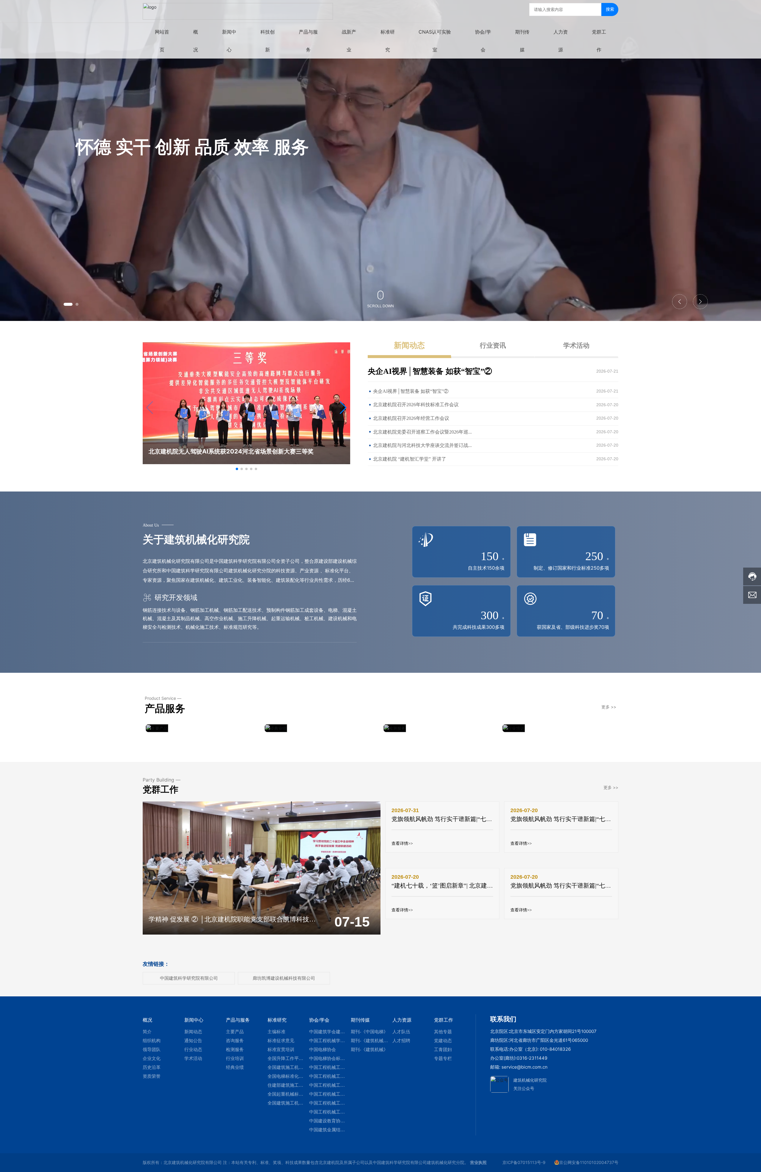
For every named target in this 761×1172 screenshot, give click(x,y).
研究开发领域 (174, 597)
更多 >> (608, 706)
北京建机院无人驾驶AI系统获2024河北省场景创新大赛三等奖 (231, 451)
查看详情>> (402, 843)
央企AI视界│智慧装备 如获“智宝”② (430, 371)
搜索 (610, 9)
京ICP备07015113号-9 (523, 1162)
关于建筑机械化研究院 (196, 539)
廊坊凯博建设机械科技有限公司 (284, 978)
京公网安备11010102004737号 (588, 1162)
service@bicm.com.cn (524, 1067)
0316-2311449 (532, 1058)
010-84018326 (555, 1049)
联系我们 (503, 1019)
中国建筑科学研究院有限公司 (189, 978)
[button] (68, 304)
